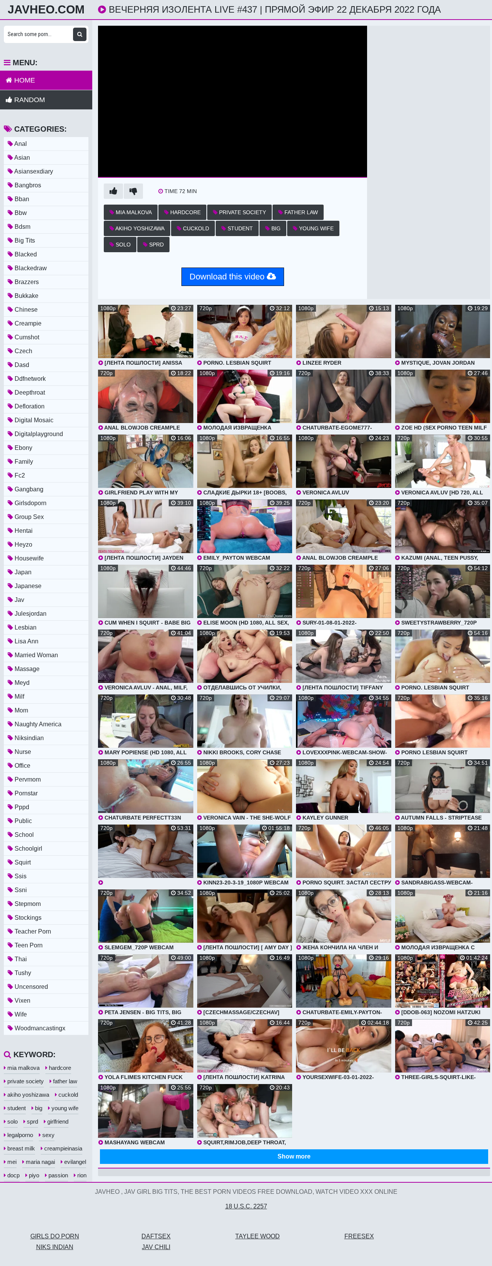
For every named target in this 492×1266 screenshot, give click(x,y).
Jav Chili (156, 1247)
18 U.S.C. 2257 (246, 1206)
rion (81, 1175)
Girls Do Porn (54, 1236)
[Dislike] (133, 191)
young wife (316, 228)
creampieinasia (62, 1148)
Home (23, 80)
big (275, 228)
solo (122, 244)
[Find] (79, 34)
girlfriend (57, 1121)
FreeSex (359, 1236)
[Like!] (113, 191)
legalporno (19, 1135)
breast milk (20, 1148)
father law (300, 212)
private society (242, 212)
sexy (48, 1135)
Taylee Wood (257, 1236)
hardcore (185, 212)
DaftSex (156, 1236)
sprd (156, 244)
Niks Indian (54, 1247)
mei (11, 1162)
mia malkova (133, 212)
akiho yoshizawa (139, 228)
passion (57, 1175)
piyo (33, 1175)
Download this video (228, 276)
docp (13, 1175)
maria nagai (39, 1162)
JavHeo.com (46, 9)
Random (28, 100)
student (239, 228)
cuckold (195, 228)
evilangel (74, 1162)
